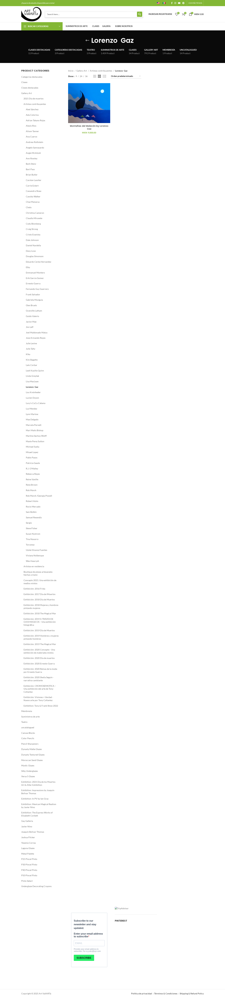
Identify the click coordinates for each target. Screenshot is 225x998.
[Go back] (87, 40)
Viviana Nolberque (35, 555)
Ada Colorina (32, 115)
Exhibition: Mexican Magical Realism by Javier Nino (38, 805)
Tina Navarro (32, 539)
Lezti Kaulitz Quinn (35, 370)
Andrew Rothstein (34, 142)
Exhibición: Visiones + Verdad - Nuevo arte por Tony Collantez (38, 699)
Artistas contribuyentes (35, 104)
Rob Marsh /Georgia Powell (39, 495)
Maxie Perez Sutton (35, 441)
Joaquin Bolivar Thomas (32, 831)
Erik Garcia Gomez (34, 278)
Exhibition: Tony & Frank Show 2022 (41, 705)
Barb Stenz (31, 163)
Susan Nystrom (33, 533)
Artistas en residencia (34, 566)
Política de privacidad (141, 993)
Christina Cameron (35, 213)
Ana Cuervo (31, 136)
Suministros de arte (30, 716)
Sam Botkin (31, 512)
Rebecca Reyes (33, 474)
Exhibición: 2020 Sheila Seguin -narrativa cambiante (39, 679)
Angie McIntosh (33, 153)
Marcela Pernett (33, 425)
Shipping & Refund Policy (192, 993)
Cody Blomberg (33, 223)
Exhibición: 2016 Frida (34, 588)
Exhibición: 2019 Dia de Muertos (39, 630)
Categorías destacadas (31, 76)
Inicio (71, 70)
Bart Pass (30, 169)
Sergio (29, 522)
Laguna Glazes (28, 848)
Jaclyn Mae (31, 321)
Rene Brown (32, 484)
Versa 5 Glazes (28, 776)
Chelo (29, 207)
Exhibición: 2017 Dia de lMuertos (39, 594)
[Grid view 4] (104, 76)
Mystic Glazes (27, 765)
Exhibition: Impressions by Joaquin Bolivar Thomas (37, 792)
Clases (24, 82)
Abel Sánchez (32, 109)
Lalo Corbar (31, 365)
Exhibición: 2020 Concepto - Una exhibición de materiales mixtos (39, 651)
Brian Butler (32, 174)
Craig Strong (32, 229)
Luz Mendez (31, 408)
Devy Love (31, 251)
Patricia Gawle (33, 463)
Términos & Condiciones (165, 993)
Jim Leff (29, 327)
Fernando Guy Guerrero (37, 289)
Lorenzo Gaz (32, 387)
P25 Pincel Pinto (29, 859)
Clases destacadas (29, 87)
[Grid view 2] (94, 76)
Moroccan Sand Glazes (32, 760)
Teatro (24, 722)
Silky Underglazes (29, 771)
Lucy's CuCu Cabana (35, 403)
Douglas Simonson (34, 256)
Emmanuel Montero (35, 272)
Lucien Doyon (32, 397)
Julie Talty (30, 348)
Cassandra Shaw (33, 191)
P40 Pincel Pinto (29, 870)
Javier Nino (26, 826)
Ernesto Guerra (33, 283)
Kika (28, 354)
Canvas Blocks (28, 733)
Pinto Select (27, 881)
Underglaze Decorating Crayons (36, 886)
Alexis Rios (31, 125)
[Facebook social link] (171, 3)
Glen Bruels (31, 305)
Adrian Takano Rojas (35, 120)
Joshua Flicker (28, 837)
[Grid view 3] (99, 76)
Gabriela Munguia (34, 299)
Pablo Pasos (31, 457)
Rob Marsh (31, 490)
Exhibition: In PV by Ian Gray (35, 798)
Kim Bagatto (32, 359)
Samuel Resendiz (34, 517)
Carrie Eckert (32, 185)
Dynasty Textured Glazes (33, 754)
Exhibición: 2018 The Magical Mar (40, 613)
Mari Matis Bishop (34, 430)
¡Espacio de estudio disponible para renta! (38, 3)
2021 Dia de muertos (33, 98)
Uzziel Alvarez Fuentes (36, 550)
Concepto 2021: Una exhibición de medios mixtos (40, 582)
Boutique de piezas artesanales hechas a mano (38, 573)
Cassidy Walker (33, 196)
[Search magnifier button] (139, 14)
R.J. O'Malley (32, 468)
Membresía (26, 711)
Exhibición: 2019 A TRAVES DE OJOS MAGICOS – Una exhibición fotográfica (40, 622)
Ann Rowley (31, 158)
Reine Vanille (32, 479)
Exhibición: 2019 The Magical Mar (40, 644)
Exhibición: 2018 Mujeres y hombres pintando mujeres (41, 606)
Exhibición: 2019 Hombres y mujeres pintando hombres (41, 637)
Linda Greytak (32, 376)
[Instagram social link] (175, 3)
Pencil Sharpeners (29, 743)
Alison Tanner (32, 131)
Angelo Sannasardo (35, 147)
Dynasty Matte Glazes (31, 749)
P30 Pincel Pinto (29, 864)
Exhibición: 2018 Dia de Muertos (39, 599)
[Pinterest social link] (183, 3)
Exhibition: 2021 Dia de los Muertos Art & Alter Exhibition (38, 783)
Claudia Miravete (34, 218)
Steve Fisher (31, 528)
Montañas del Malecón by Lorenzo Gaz (89, 127)
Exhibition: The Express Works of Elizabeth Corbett (37, 814)
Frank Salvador (33, 294)
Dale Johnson (32, 240)
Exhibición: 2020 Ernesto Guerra (39, 663)
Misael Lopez (32, 452)
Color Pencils (27, 738)
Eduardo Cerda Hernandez (38, 261)
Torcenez (30, 544)
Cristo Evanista (33, 234)
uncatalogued (27, 727)
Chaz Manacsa (32, 202)
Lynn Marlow (32, 414)
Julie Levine (31, 343)
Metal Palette (27, 853)
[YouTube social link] (179, 3)
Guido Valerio (32, 316)
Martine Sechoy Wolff (36, 436)
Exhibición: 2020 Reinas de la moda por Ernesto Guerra (40, 670)
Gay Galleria (27, 821)
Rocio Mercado (33, 506)
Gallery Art (26, 93)
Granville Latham (34, 310)
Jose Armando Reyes (35, 338)
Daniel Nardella (33, 245)
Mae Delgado (32, 419)
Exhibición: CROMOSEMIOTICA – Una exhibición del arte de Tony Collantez (40, 689)
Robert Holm (32, 501)
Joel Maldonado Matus (36, 332)
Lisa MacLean (32, 381)
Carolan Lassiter (33, 180)
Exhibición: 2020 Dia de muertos (39, 658)
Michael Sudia (32, 446)
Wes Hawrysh (32, 561)
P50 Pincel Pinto (29, 875)
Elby (28, 267)
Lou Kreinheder (33, 392)
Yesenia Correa (28, 842)
